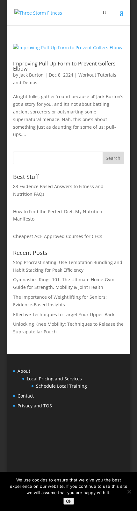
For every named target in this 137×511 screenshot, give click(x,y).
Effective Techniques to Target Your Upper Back (63, 314)
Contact (26, 396)
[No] (129, 491)
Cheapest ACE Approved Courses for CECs (57, 236)
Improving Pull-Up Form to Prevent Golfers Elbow (64, 66)
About (24, 371)
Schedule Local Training (61, 386)
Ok (68, 501)
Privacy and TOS (35, 406)
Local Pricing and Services (54, 379)
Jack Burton (31, 75)
